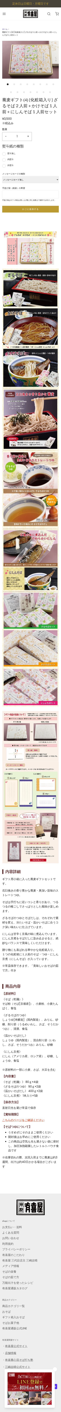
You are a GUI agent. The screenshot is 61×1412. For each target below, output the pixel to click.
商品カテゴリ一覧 (13, 1306)
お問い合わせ (10, 1238)
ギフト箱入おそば (13, 1317)
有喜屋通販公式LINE (14, 1328)
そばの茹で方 (10, 1277)
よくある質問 (10, 1233)
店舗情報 (10, 1353)
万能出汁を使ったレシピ (17, 1283)
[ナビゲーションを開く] (4, 14)
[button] (30, 60)
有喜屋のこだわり (13, 1255)
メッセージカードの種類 (13, 174)
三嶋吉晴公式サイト (17, 1367)
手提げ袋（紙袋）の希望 (13, 188)
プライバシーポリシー (16, 1249)
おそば (6, 1312)
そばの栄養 (9, 1272)
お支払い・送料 (12, 1227)
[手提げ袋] (30, 838)
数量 (4, 129)
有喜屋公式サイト (16, 1346)
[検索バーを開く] (49, 14)
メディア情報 (10, 1266)
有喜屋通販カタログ (15, 1288)
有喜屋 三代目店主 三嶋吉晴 (19, 1260)
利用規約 (7, 1244)
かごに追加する (30, 209)
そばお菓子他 (10, 1323)
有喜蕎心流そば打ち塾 (19, 1360)
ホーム (5, 29)
